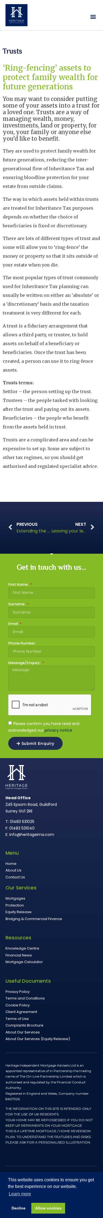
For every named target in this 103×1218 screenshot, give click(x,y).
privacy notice (58, 730)
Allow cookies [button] (48, 1208)
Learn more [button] (20, 1194)
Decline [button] (19, 1208)
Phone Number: (22, 643)
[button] (93, 16)
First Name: (18, 585)
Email (13, 624)
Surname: (17, 604)
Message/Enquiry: (24, 663)
